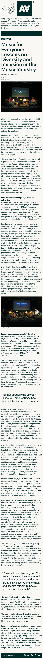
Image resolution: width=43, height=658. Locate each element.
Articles (6, 39)
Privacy (12, 656)
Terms (5, 656)
